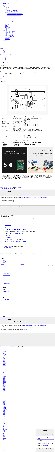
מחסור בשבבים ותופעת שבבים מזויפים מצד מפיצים (15, 19)
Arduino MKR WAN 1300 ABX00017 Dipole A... (15, 229)
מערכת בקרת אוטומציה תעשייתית (39, 265)
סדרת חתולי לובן (7, 27)
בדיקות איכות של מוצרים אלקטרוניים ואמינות (14, 21)
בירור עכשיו (2, 255)
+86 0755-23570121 (6, 275)
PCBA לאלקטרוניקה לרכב (9, 32)
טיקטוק (4, 316)
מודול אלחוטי (7, 28)
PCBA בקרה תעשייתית (9, 34)
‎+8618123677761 (6, 273)
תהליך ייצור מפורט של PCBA (12, 10)
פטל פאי (6, 23)
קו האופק (6, 26)
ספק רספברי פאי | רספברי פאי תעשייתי (6, 188)
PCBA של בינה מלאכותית (9, 35)
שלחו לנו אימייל (2, 76)
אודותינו (4, 44)
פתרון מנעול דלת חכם (8, 22)
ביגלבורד (6, 25)
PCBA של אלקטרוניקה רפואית (10, 31)
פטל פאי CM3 (8, 237)
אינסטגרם (4, 307)
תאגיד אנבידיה (7, 24)
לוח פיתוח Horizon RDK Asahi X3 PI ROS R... (15, 221)
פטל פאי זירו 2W (8, 225)
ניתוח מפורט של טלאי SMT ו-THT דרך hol (14, 15)
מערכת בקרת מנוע (49, 265)
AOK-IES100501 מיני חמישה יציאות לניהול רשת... (15, 233)
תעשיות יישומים (5, 30)
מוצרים (4, 6)
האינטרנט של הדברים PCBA (9, 36)
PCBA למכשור (7, 39)
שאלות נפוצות (5, 43)
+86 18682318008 (6, 299)
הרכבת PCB (7, 7)
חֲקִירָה (4, 46)
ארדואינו (6, 29)
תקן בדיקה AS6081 (10, 18)
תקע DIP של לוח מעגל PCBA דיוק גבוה (13, 11)
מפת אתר (2, 264)
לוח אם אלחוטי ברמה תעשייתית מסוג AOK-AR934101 (10, 187)
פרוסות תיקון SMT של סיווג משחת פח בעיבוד (14, 13)
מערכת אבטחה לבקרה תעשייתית (23, 265)
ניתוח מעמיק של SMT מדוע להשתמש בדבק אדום (15, 14)
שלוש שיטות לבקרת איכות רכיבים (12, 20)
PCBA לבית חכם (7, 33)
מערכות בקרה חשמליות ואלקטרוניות (12, 265)
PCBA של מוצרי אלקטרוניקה (9, 37)
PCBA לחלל (7, 38)
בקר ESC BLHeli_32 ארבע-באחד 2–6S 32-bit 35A (15, 241)
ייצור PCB (6, 8)
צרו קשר (4, 45)
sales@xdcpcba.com (6, 283)
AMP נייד (22, 264)
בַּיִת (3, 5)
